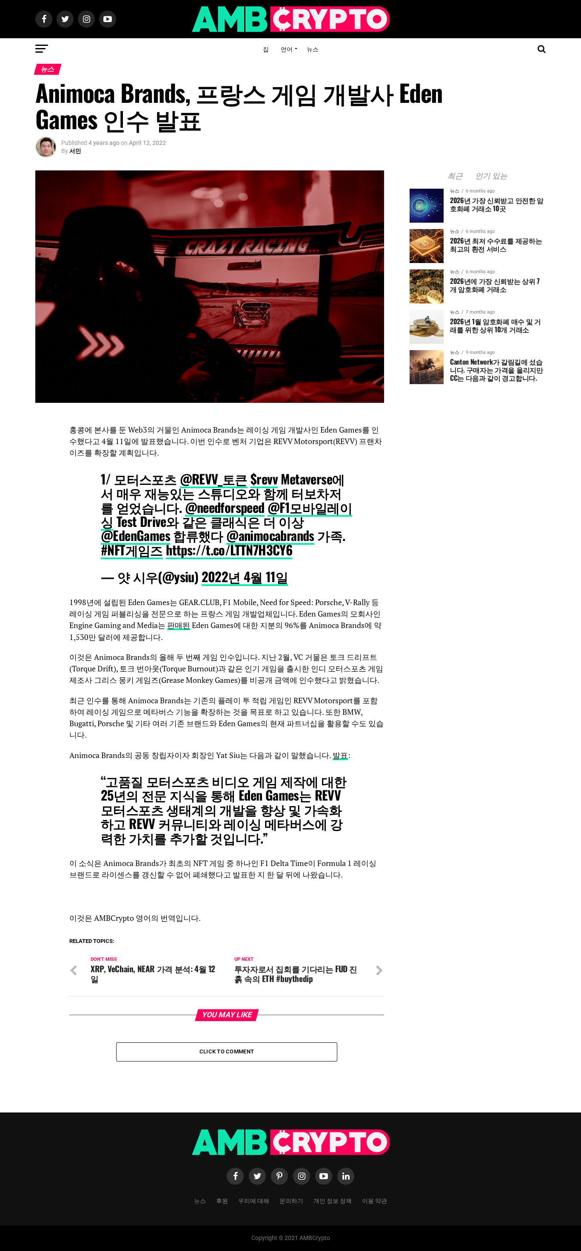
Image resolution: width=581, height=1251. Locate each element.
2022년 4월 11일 (245, 576)
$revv (264, 478)
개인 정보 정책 (332, 1200)
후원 (222, 1200)
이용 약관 (374, 1200)
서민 (75, 150)
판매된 (178, 625)
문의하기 (291, 1200)
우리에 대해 (253, 1200)
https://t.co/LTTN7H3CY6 (229, 549)
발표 (340, 755)
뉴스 (313, 48)
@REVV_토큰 (214, 478)
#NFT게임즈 (132, 549)
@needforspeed (225, 507)
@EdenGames (135, 535)
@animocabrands (270, 535)
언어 (287, 48)
